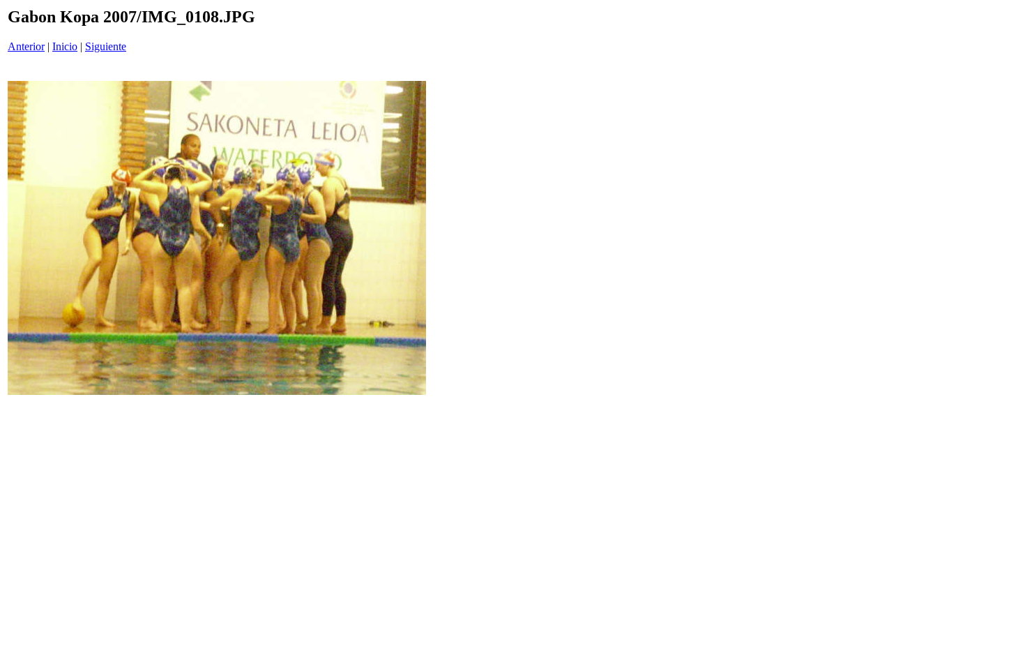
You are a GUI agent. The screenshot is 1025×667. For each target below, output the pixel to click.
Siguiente (105, 46)
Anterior (26, 46)
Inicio (64, 46)
